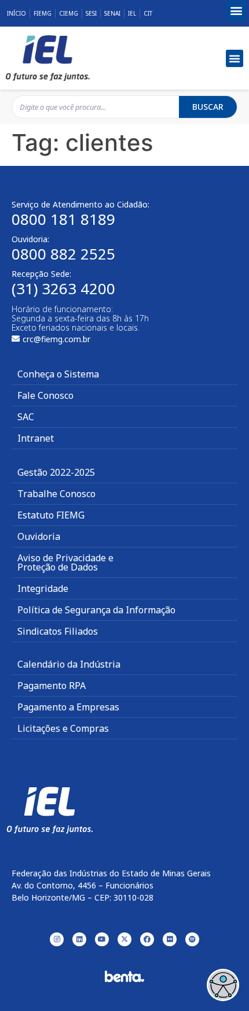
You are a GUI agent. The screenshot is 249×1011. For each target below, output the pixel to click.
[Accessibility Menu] (222, 985)
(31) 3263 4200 (63, 288)
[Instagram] (57, 939)
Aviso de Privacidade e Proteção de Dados (65, 562)
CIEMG (68, 13)
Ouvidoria (38, 536)
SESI (91, 13)
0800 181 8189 (63, 219)
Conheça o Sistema (58, 374)
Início (16, 13)
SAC (25, 416)
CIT (148, 13)
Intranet (35, 438)
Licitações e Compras (63, 728)
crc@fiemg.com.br (56, 339)
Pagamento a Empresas (68, 707)
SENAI (112, 13)
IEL (132, 13)
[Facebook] (147, 939)
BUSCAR (208, 106)
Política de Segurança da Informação (96, 609)
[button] (236, 10)
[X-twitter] (124, 939)
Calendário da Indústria (68, 664)
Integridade (42, 588)
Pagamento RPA (51, 685)
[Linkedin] (79, 939)
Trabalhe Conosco (56, 493)
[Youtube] (102, 939)
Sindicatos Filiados (57, 631)
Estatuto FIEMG (51, 515)
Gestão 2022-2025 (56, 472)
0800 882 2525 (63, 253)
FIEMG (43, 13)
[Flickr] (170, 939)
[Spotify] (192, 939)
